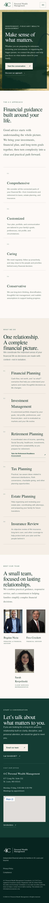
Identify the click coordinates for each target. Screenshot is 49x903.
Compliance (7, 872)
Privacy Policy (8, 869)
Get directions (9, 825)
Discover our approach (15, 73)
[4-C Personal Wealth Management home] (15, 5)
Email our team (15, 748)
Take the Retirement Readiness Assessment (28, 455)
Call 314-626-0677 (11, 756)
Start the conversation (19, 66)
